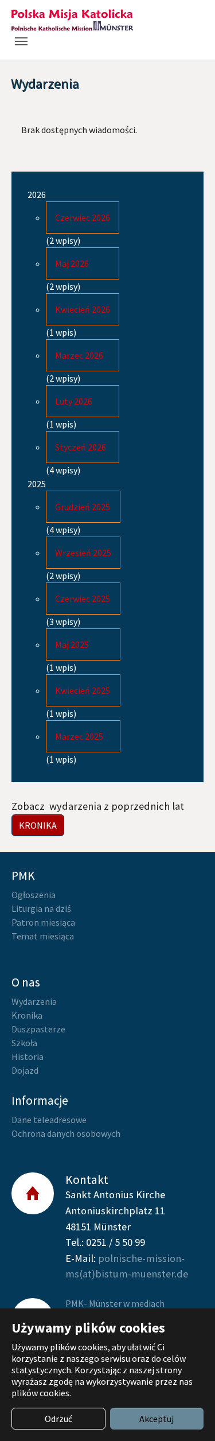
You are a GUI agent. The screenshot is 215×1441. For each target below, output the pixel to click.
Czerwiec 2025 (82, 598)
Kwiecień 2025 (82, 690)
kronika (38, 825)
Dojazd (24, 1070)
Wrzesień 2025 (83, 552)
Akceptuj (156, 1418)
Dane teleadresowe (49, 1119)
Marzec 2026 (79, 355)
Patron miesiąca (43, 922)
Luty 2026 (73, 401)
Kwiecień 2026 (82, 309)
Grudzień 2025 (82, 506)
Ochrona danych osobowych (65, 1133)
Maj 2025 (72, 644)
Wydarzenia (34, 1001)
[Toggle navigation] (21, 41)
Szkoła (24, 1042)
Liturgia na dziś (41, 908)
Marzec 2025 (79, 736)
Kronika (26, 1015)
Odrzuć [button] (58, 1418)
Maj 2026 (72, 263)
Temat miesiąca (42, 936)
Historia (27, 1056)
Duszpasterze (38, 1029)
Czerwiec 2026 (82, 217)
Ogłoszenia (33, 894)
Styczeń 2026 (80, 447)
